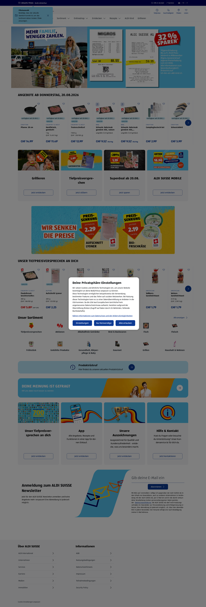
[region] (104, 303)
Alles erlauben (125, 323)
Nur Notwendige (103, 323)
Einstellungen (82, 323)
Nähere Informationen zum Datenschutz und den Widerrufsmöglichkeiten (103, 315)
